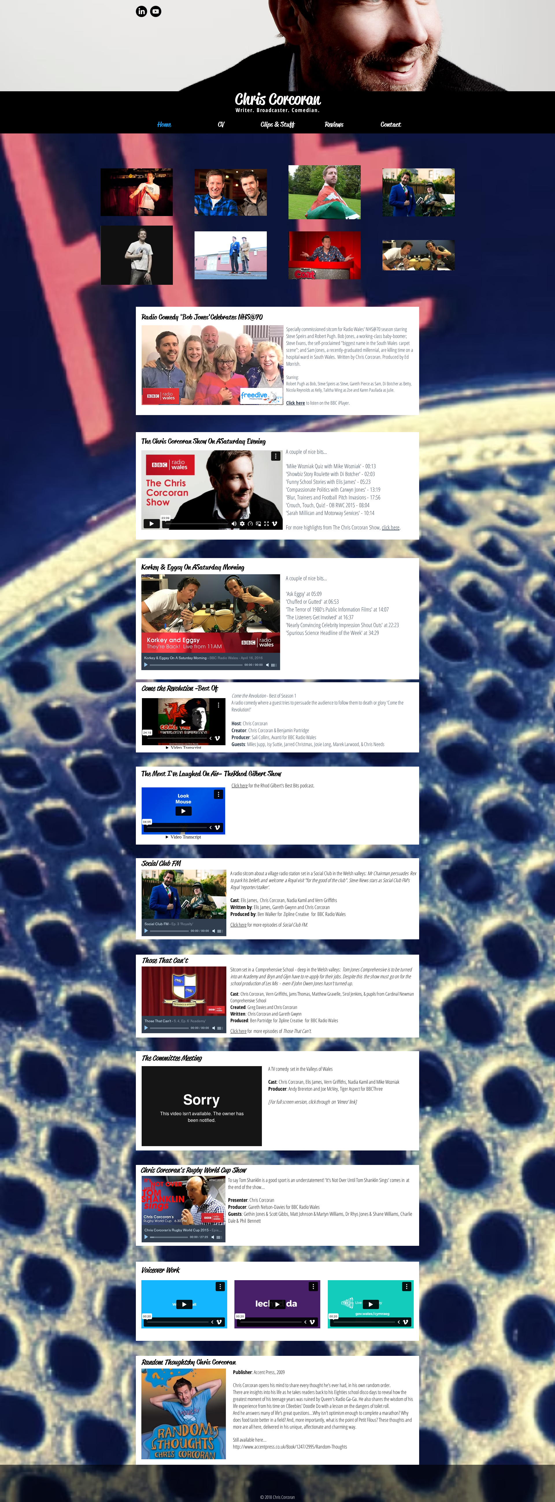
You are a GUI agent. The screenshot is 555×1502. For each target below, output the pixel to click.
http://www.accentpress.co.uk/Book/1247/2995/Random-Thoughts (290, 1446)
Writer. (246, 110)
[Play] (146, 665)
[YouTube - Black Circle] (155, 11)
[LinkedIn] (141, 11)
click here (390, 527)
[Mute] (268, 665)
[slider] (274, 665)
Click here (240, 785)
